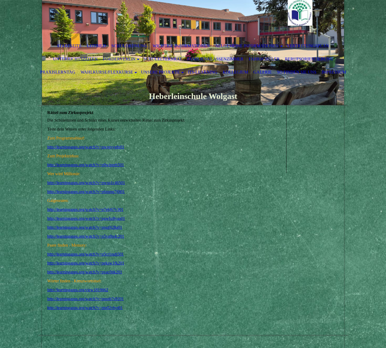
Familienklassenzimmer (215, 59)
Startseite (69, 46)
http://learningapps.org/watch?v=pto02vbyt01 (85, 307)
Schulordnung (129, 46)
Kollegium (235, 72)
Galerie (262, 72)
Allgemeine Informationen (247, 46)
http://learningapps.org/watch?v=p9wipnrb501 (85, 165)
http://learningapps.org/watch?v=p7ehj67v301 (85, 209)
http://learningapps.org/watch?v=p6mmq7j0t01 (86, 191)
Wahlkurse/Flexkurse (107, 72)
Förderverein (119, 59)
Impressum (334, 72)
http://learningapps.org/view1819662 (77, 290)
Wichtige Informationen (181, 46)
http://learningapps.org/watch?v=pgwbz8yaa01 (86, 218)
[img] (177, 19)
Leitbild (96, 46)
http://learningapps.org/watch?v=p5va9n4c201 (85, 236)
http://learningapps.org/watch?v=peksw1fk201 (85, 263)
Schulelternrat (162, 59)
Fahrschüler (264, 59)
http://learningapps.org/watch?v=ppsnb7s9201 (85, 299)
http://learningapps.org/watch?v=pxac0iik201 (84, 272)
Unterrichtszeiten (75, 59)
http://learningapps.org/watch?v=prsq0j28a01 (84, 227)
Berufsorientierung (309, 59)
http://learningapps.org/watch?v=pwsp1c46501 (86, 182)
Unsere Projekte (160, 72)
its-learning (202, 72)
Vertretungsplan (308, 46)
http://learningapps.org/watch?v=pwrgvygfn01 (85, 147)
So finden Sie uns (296, 72)
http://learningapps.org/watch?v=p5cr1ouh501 (85, 254)
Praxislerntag (57, 72)
